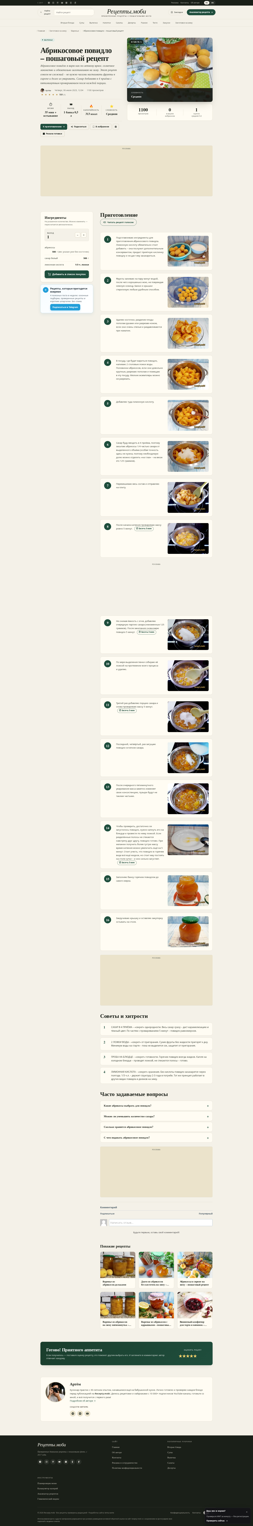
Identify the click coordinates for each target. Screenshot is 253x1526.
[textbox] (160, 1222)
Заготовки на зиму (184, 22)
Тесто (155, 22)
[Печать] (116, 127)
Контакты (185, 2)
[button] (170, 70)
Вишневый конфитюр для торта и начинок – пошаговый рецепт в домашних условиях (192, 1326)
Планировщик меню (47, 1483)
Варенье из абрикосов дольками (114, 1283)
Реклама (174, 2)
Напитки (107, 22)
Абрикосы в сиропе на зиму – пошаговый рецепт (194, 1283)
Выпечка (93, 22)
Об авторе (195, 2)
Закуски (166, 22)
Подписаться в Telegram (65, 307)
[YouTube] (62, 2)
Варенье (48, 40)
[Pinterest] (57, 2)
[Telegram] (49, 2)
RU (207, 3)
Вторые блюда (67, 22)
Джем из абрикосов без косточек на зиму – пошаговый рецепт (153, 1284)
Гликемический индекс (48, 1498)
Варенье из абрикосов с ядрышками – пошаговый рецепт (155, 1325)
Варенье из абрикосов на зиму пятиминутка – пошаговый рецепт (116, 1325)
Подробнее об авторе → (83, 1400)
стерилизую (122, 289)
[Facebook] (75, 2)
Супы (81, 22)
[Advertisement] (126, 171)
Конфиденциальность (180, 1512)
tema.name (109, 1512)
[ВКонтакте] (66, 2)
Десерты (132, 22)
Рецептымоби (51, 1444)
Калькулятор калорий (47, 1488)
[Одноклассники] (70, 2)
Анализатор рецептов (47, 1493)
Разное (144, 22)
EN (212, 3)
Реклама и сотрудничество (124, 1462)
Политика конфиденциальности (127, 1467)
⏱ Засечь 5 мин (144, 528)
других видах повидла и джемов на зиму (134, 1079)
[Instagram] (53, 2)
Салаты (119, 22)
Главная (115, 1447)
